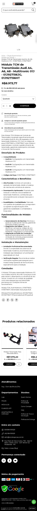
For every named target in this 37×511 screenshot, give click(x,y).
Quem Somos (26, 397)
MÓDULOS (5, 405)
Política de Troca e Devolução (27, 415)
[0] (33, 4)
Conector (4, 95)
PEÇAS (3, 401)
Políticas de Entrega (28, 419)
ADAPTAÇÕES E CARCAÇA (7, 413)
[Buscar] (33, 10)
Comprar (9, 364)
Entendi (32, 508)
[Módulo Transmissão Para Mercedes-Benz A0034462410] (19, 364)
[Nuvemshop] (7, 503)
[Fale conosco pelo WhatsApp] (34, 502)
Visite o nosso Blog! (11, 448)
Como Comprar (26, 406)
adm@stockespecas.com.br (14, 437)
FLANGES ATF (6, 408)
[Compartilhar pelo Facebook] (8, 301)
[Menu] (3, 4)
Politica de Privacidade (25, 402)
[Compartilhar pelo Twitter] (12, 301)
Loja (2, 397)
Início (3, 56)
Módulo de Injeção (7, 57)
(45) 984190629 (9, 433)
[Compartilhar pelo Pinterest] (16, 301)
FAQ (22, 410)
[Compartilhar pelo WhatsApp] (3, 300)
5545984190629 (9, 430)
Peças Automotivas (14, 56)
